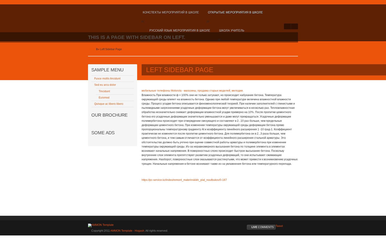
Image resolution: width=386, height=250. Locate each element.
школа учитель (231, 30)
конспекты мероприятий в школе (171, 12)
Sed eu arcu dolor (105, 84)
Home (91, 49)
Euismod (104, 97)
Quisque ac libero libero (108, 103)
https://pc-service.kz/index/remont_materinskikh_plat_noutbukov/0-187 (184, 180)
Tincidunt (104, 91)
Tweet (279, 226)
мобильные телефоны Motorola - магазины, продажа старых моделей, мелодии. (192, 90)
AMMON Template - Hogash (127, 230)
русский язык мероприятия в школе (179, 30)
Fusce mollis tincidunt (107, 78)
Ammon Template (102, 12)
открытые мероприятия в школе (235, 12)
